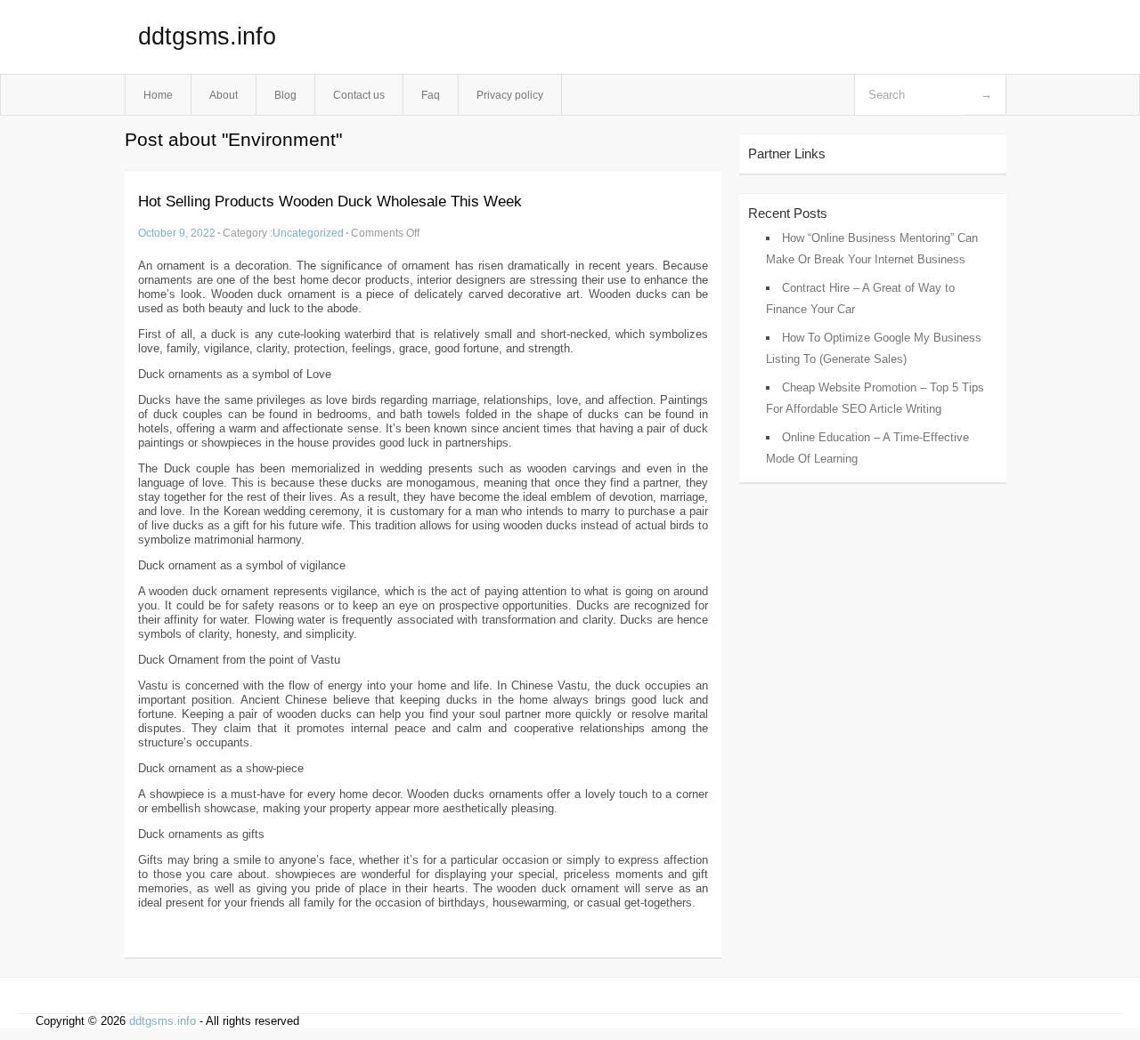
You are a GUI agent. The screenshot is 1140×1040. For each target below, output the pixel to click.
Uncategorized (308, 232)
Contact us (359, 95)
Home (158, 95)
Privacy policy (509, 95)
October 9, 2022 (177, 232)
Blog (285, 95)
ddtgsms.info (207, 36)
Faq (430, 95)
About (223, 95)
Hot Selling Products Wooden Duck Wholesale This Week (330, 201)
